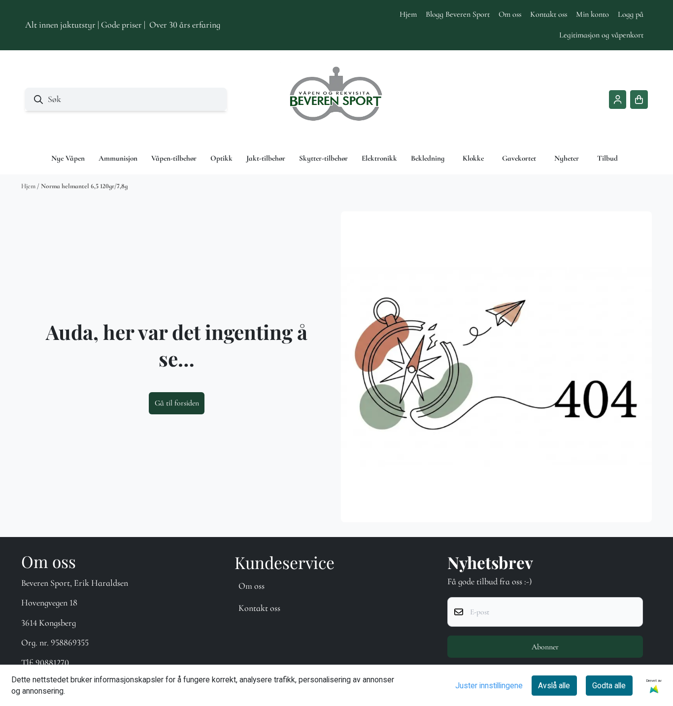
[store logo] (336, 99)
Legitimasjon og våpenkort (601, 35)
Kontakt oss (548, 14)
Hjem (408, 14)
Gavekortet (519, 158)
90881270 (52, 662)
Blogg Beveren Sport (458, 14)
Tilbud (607, 158)
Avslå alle (554, 685)
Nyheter (566, 158)
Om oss (510, 14)
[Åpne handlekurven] (639, 99)
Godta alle (609, 685)
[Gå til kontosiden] (618, 99)
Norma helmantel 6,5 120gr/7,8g (84, 186)
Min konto (592, 14)
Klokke (473, 158)
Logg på (630, 14)
